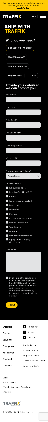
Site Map (7, 392)
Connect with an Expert (34, 361)
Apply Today (23, 8)
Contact (7, 359)
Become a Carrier (31, 366)
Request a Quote (31, 355)
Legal (5, 378)
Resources (8, 352)
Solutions (7, 339)
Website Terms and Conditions (16, 387)
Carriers (7, 333)
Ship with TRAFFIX (30, 350)
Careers (7, 365)
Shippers (7, 326)
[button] (44, 3)
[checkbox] (23, 62)
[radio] (21, 48)
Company (8, 346)
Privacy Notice (9, 382)
